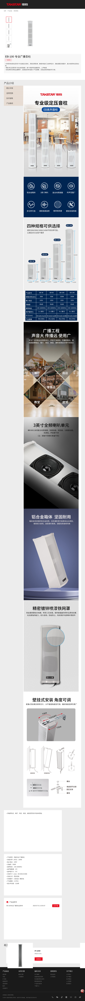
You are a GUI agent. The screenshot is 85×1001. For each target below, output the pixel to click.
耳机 (4, 976)
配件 (4, 986)
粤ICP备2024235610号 (31, 997)
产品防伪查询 (38, 983)
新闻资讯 (53, 971)
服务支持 (38, 971)
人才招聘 (68, 981)
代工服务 (37, 974)
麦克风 (4, 974)
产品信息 (6, 971)
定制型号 (5, 988)
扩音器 (4, 979)
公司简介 (68, 974)
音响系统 (5, 983)
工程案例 (21, 976)
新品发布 (52, 974)
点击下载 (55, 905)
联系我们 (68, 983)
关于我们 (69, 971)
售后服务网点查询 (39, 979)
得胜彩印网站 (11, 995)
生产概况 (68, 976)
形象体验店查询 (39, 976)
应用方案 (22, 971)
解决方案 (21, 974)
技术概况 (68, 979)
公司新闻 (52, 976)
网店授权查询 (38, 981)
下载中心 (37, 986)
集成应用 (5, 981)
